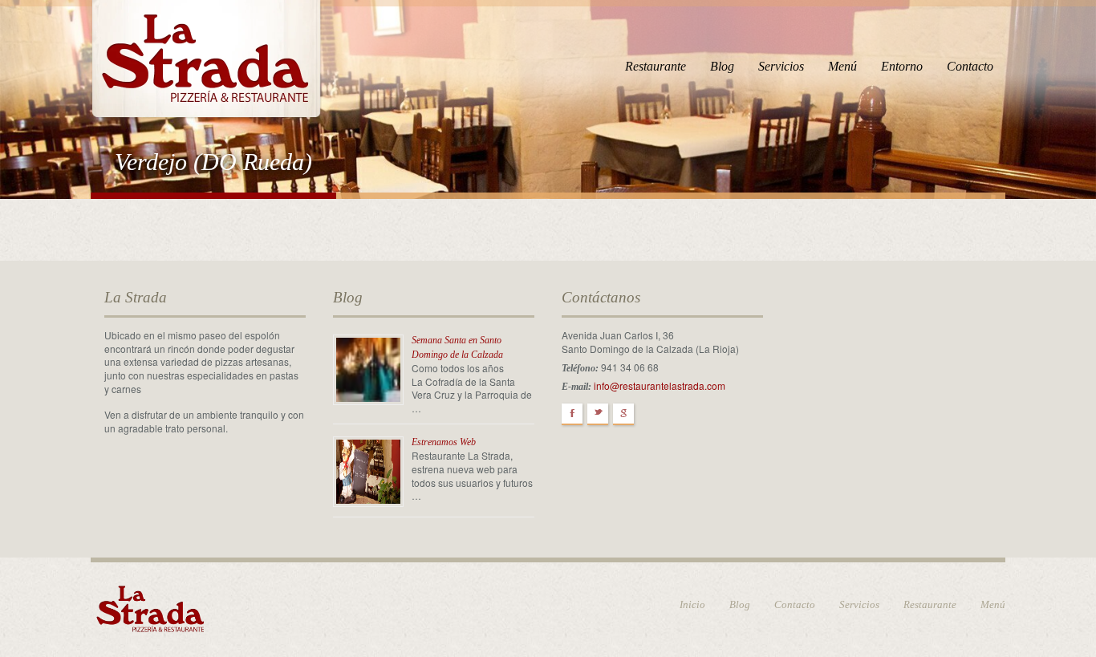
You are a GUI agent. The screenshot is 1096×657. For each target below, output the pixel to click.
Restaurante (655, 66)
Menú (842, 66)
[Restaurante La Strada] (206, 56)
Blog (722, 66)
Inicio (692, 604)
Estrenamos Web (444, 442)
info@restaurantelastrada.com (659, 385)
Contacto (970, 66)
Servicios (781, 66)
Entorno (902, 66)
